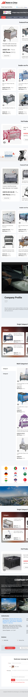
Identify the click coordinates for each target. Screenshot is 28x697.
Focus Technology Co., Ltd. (16, 691)
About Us (15, 17)
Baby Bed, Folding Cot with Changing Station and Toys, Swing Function (18, 334)
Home (3, 17)
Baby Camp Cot (6, 621)
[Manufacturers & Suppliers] (9, 2)
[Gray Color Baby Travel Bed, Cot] (8, 99)
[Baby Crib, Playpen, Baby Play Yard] (8, 75)
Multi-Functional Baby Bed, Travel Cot (7, 226)
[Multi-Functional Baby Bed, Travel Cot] (8, 217)
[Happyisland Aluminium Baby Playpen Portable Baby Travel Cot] (8, 241)
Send (13, 680)
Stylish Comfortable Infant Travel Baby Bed (18, 346)
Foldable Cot (5, 622)
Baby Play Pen (13, 620)
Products (10, 17)
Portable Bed (19, 621)
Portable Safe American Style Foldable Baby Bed (9, 45)
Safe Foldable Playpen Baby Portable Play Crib (18, 531)
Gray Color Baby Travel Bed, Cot (8, 108)
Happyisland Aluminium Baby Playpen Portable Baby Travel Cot (8, 250)
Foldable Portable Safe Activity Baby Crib (18, 519)
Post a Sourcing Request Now (18, 682)
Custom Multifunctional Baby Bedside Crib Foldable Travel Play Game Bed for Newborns (10, 187)
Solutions (21, 17)
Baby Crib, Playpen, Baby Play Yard (8, 84)
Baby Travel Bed (13, 621)
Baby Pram (10, 622)
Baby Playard (19, 620)
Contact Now (6, 55)
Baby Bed (11, 618)
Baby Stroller (16, 618)
